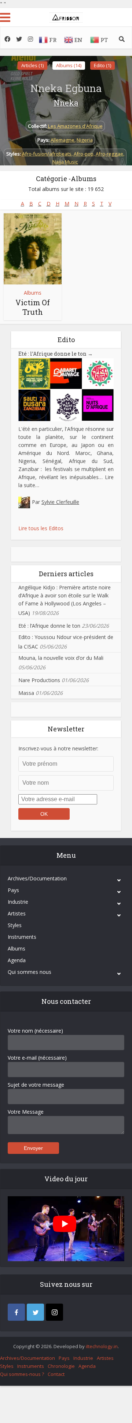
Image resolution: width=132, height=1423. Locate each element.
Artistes (17, 913)
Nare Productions (39, 680)
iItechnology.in (102, 1346)
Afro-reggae (109, 153)
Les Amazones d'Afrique (75, 126)
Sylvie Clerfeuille (60, 501)
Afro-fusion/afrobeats (47, 153)
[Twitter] (35, 1312)
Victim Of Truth (32, 307)
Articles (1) (32, 65)
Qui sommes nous (29, 971)
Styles (15, 925)
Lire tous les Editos (40, 528)
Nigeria (85, 140)
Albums (32, 292)
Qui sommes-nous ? (22, 1374)
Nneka (66, 102)
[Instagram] (54, 1312)
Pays (13, 890)
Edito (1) (102, 65)
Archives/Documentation (37, 878)
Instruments (22, 936)
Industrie (18, 901)
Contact (56, 1374)
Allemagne (62, 140)
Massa (26, 692)
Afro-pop (84, 153)
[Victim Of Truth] (33, 248)
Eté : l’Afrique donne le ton (55, 353)
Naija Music (65, 161)
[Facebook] (16, 1312)
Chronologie (61, 1366)
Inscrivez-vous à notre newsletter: (58, 748)
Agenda (17, 960)
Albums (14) (68, 65)
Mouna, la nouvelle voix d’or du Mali (60, 657)
